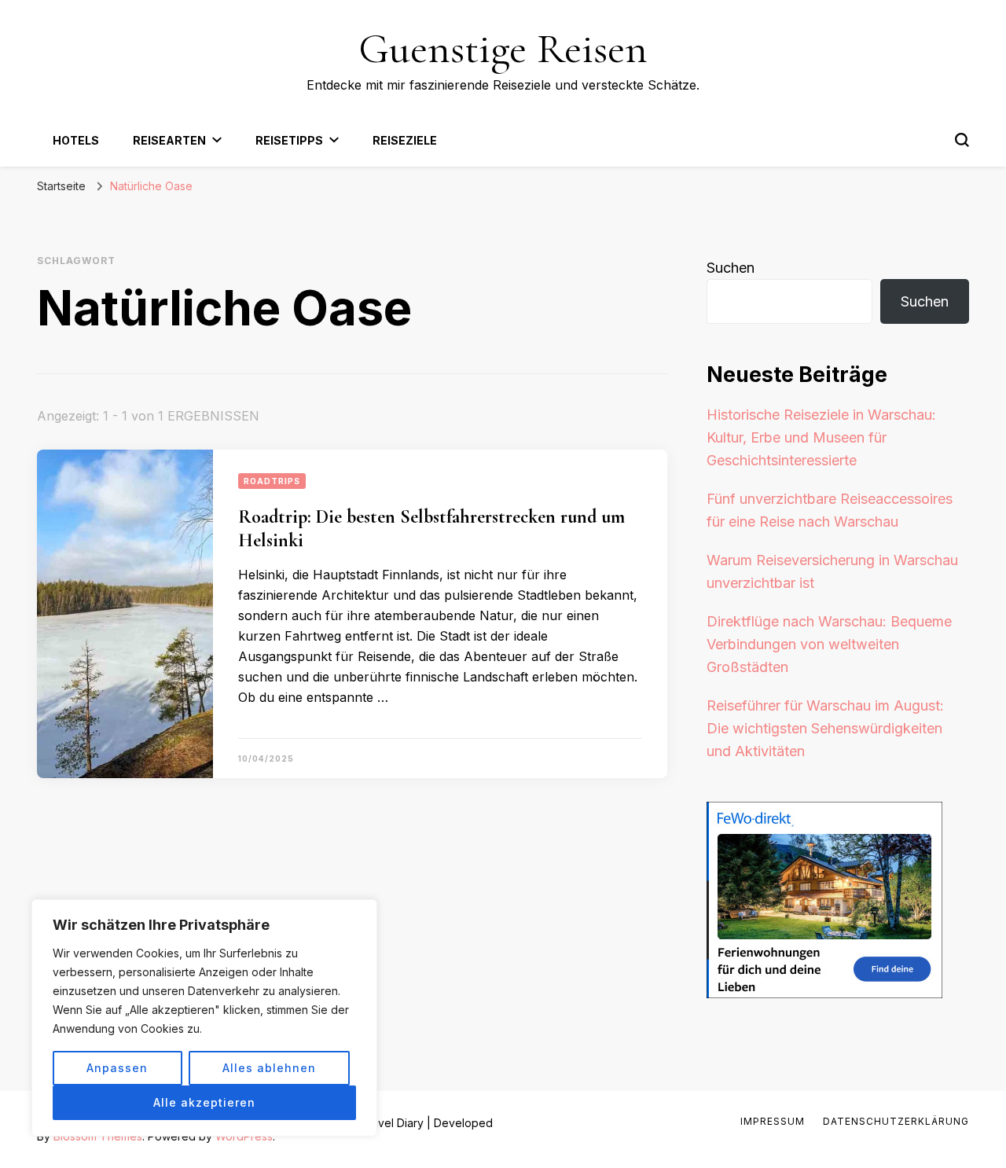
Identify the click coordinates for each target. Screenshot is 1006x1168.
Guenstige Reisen (503, 48)
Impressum (772, 1121)
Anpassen (117, 1067)
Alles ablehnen (269, 1067)
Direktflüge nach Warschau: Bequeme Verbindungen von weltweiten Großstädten (829, 644)
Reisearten (169, 140)
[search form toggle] (962, 140)
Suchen (730, 267)
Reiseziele (405, 140)
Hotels (76, 140)
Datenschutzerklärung (896, 1121)
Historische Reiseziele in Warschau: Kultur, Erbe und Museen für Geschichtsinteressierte (821, 437)
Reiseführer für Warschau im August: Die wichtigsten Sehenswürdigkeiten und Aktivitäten (825, 728)
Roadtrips (272, 481)
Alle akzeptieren (204, 1102)
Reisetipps (289, 140)
